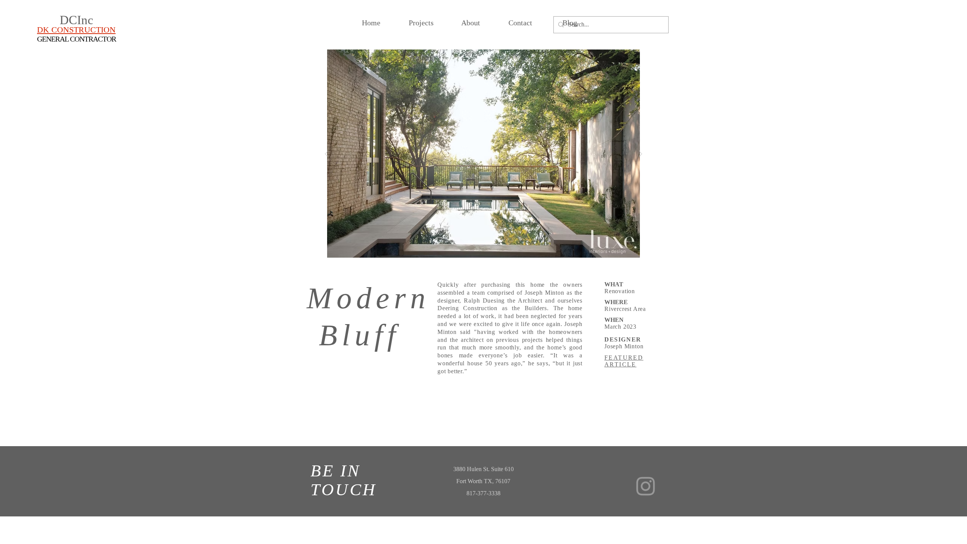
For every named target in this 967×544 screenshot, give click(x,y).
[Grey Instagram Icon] (645, 486)
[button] (483, 153)
